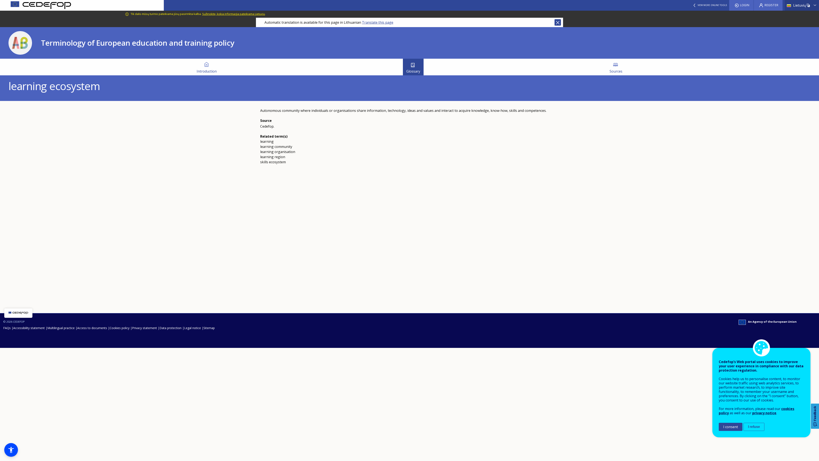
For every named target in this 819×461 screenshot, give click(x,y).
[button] (11, 450)
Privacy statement (144, 328)
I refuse (754, 427)
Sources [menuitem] (616, 71)
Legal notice (192, 328)
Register (771, 5)
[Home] (82, 5)
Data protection (171, 328)
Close (558, 22)
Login (744, 5)
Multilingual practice (61, 328)
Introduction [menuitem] (207, 71)
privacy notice (764, 413)
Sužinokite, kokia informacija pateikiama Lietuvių (233, 14)
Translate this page (377, 22)
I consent (730, 427)
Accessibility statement (29, 328)
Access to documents (92, 328)
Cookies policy (119, 328)
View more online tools (712, 5)
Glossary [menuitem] (413, 71)
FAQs (7, 328)
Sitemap (209, 328)
